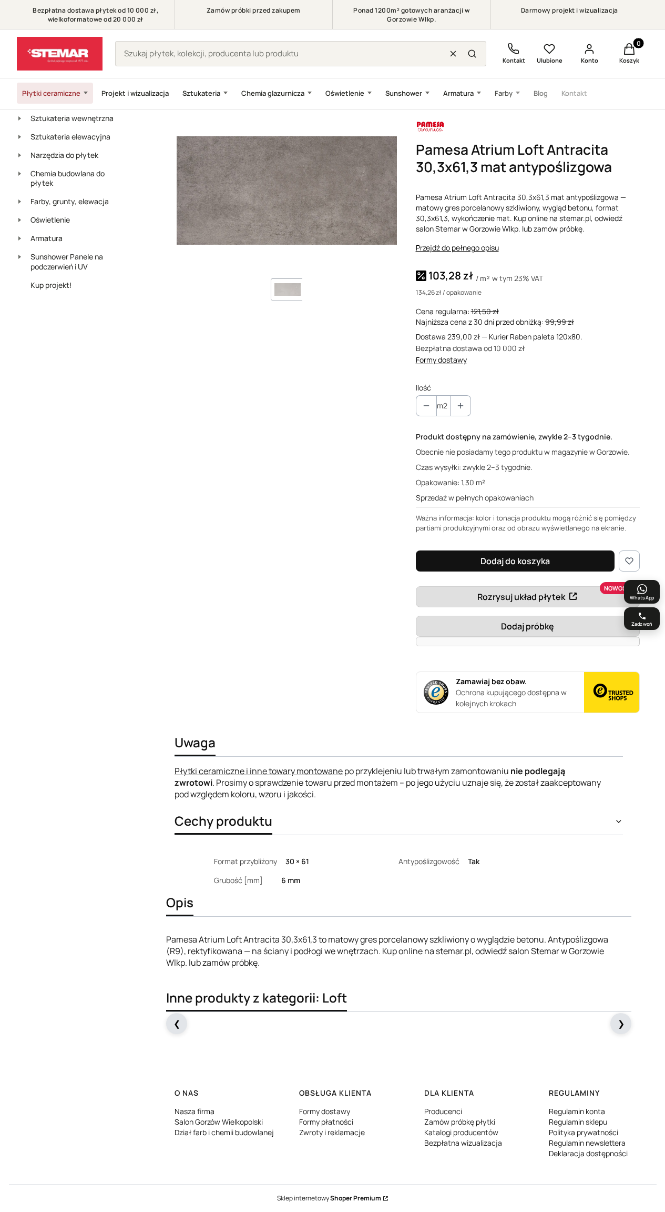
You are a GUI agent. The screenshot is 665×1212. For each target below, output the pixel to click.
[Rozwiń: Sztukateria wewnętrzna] (19, 118)
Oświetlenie (344, 93)
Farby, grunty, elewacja (69, 201)
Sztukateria (201, 93)
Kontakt (574, 93)
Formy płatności (326, 1122)
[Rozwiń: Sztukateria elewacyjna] (19, 137)
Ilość (423, 388)
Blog (541, 93)
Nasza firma (194, 1111)
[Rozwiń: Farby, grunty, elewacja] (19, 202)
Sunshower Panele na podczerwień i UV (66, 262)
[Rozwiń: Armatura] (19, 238)
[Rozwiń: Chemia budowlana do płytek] (19, 174)
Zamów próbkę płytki (459, 1122)
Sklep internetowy (329, 1198)
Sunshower (403, 93)
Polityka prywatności (583, 1132)
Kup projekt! (51, 285)
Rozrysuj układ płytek (521, 597)
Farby (504, 93)
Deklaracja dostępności (588, 1153)
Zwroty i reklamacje (332, 1132)
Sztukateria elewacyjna (70, 137)
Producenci (443, 1111)
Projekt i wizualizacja (135, 93)
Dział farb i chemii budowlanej (224, 1132)
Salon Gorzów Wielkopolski (219, 1122)
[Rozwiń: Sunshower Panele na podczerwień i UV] (19, 257)
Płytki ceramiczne (51, 93)
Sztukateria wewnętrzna (72, 118)
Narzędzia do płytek (64, 155)
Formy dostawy (441, 360)
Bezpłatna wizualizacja (463, 1143)
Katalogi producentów (461, 1132)
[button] (472, 53)
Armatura (458, 93)
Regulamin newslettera (587, 1143)
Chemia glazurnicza (272, 93)
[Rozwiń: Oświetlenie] (19, 220)
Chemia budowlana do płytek (67, 178)
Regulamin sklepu (578, 1122)
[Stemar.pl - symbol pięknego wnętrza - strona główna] (60, 54)
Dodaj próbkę (527, 626)
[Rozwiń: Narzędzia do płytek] (19, 155)
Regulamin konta (577, 1111)
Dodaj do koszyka (515, 561)
